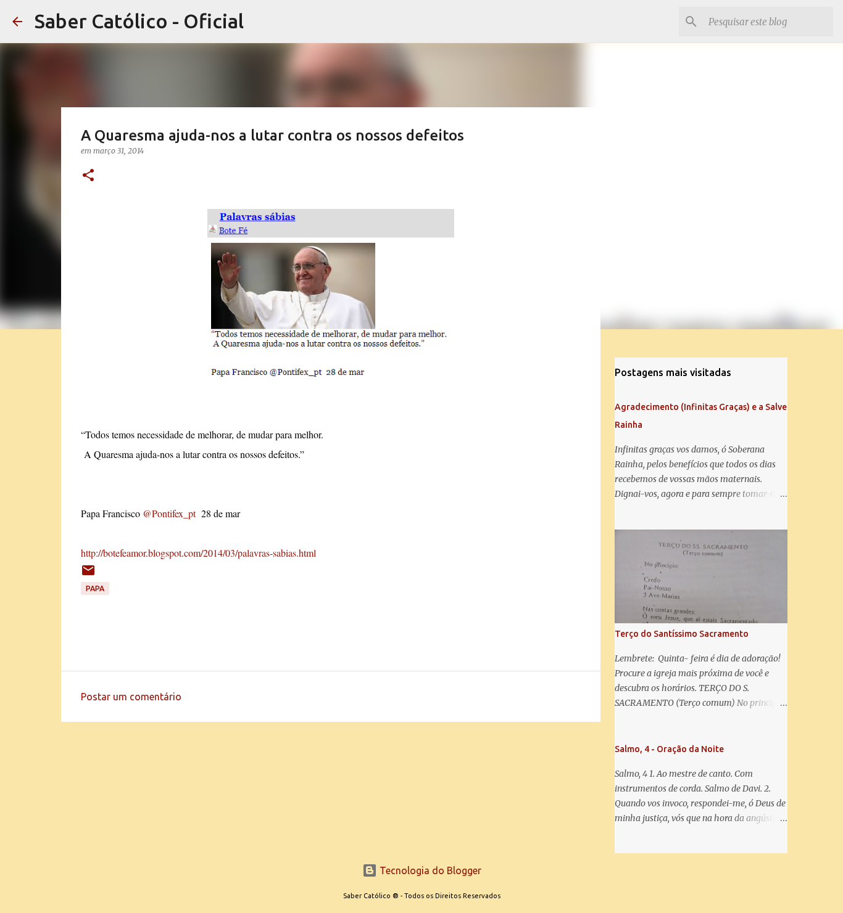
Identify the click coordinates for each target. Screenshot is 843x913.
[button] (88, 176)
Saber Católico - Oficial (139, 21)
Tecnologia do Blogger (429, 870)
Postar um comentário (131, 696)
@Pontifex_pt (169, 513)
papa (95, 588)
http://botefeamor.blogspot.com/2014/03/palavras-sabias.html (198, 552)
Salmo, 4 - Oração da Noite (669, 749)
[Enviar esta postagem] (88, 575)
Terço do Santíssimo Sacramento (682, 634)
